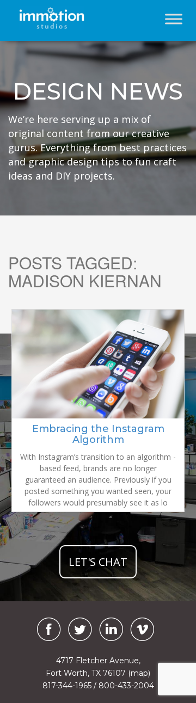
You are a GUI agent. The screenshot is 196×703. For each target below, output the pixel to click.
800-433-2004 (126, 685)
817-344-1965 (66, 685)
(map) (139, 673)
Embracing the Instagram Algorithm (98, 434)
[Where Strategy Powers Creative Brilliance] (54, 18)
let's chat (98, 561)
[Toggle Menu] (173, 19)
